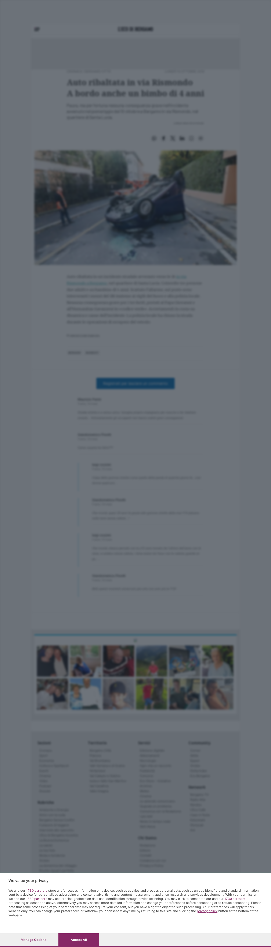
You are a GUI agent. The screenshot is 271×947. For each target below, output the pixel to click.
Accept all (79, 940)
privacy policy (207, 911)
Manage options (33, 940)
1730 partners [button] (36, 890)
